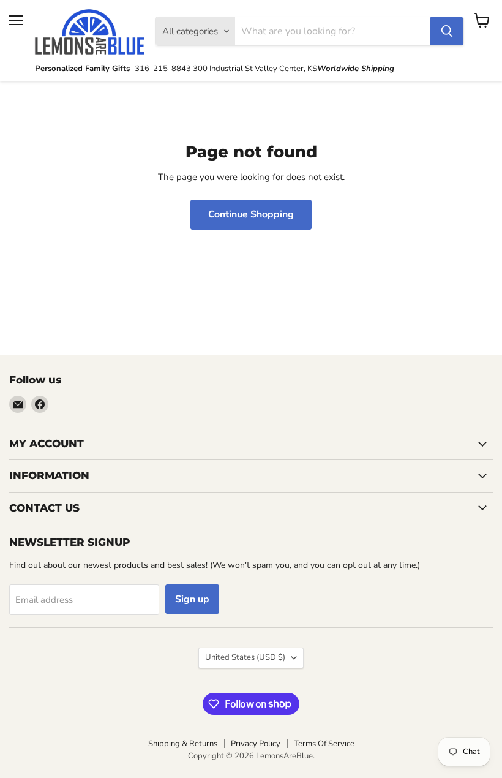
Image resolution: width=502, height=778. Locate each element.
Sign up (192, 599)
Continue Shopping (251, 214)
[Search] (446, 31)
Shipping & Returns (182, 743)
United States (245, 657)
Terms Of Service (324, 743)
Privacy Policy (255, 743)
